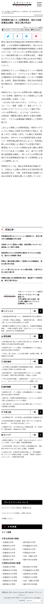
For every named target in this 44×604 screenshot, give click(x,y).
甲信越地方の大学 (30, 546)
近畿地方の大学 (9, 553)
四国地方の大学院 (10, 581)
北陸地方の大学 (29, 549)
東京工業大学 (37, 30)
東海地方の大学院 (10, 574)
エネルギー (7, 30)
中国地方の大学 (29, 553)
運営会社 (5, 592)
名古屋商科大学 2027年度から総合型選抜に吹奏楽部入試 (22, 417)
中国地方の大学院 (30, 577)
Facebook (21, 592)
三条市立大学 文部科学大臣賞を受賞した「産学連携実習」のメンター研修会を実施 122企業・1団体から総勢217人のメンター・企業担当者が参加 (21, 454)
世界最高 (27, 30)
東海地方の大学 (9, 549)
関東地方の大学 (9, 546)
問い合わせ (29, 592)
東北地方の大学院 (30, 567)
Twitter (15, 592)
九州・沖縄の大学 (30, 556)
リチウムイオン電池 (17, 30)
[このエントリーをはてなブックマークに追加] (27, 36)
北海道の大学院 (9, 567)
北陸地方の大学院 (30, 574)
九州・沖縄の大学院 (31, 581)
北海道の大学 (8, 542)
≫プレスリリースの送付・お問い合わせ (16, 513)
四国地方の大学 (9, 556)
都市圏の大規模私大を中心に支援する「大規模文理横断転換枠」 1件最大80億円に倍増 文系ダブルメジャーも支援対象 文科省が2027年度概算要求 (21, 328)
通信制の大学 (8, 560)
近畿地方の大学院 (10, 577)
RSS (10, 592)
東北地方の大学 (29, 542)
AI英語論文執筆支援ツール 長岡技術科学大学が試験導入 (22, 316)
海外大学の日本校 (30, 560)
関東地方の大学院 (10, 570)
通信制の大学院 (9, 584)
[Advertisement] (22, 201)
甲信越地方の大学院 (31, 570)
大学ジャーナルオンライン (25, 598)
